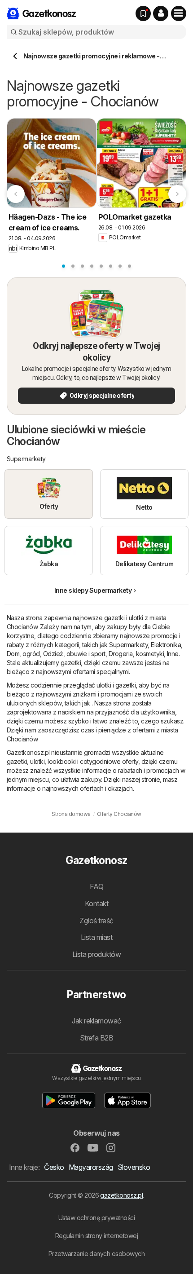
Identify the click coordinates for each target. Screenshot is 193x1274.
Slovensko (134, 1167)
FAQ (96, 886)
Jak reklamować (96, 1020)
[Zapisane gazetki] (143, 13)
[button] (160, 13)
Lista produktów (96, 954)
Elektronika (166, 644)
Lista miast (96, 937)
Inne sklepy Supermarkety (93, 590)
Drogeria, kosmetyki (136, 653)
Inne (173, 653)
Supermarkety (128, 644)
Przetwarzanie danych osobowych (96, 1253)
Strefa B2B (97, 1037)
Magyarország (91, 1167)
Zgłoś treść (96, 920)
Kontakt (96, 903)
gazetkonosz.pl (121, 1195)
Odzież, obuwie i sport (74, 653)
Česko (54, 1167)
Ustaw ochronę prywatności (96, 1217)
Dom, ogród (23, 653)
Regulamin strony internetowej (96, 1235)
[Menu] (178, 13)
